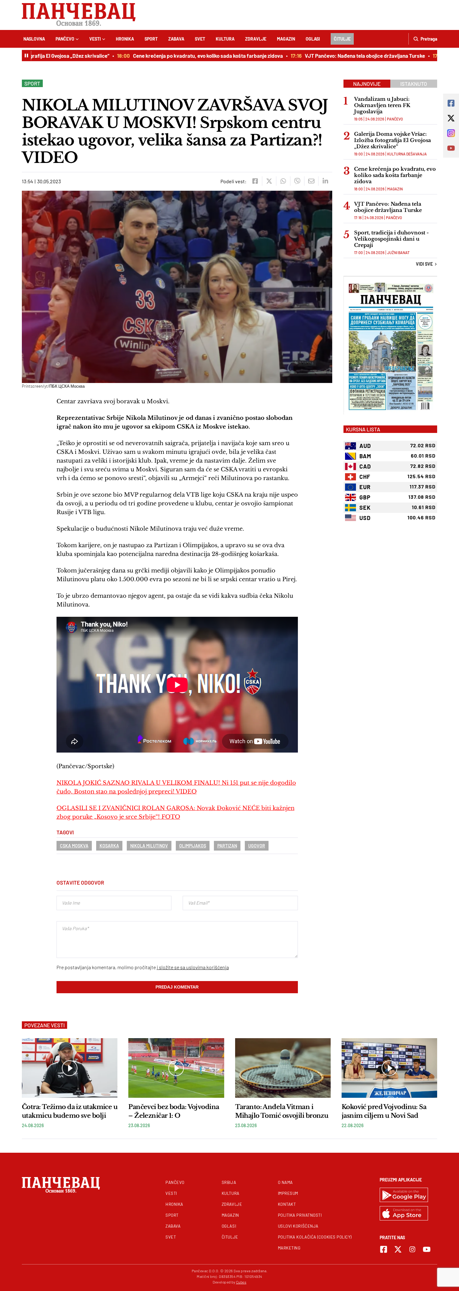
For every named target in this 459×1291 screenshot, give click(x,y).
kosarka (109, 845)
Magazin (286, 39)
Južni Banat (398, 252)
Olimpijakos (192, 845)
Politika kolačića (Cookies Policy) (315, 1237)
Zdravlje (255, 39)
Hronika (125, 39)
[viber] (297, 181)
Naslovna (34, 39)
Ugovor (256, 845)
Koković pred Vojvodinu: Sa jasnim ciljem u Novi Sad (384, 1111)
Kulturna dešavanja (407, 154)
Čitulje (342, 39)
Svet (200, 39)
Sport (151, 39)
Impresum (288, 1193)
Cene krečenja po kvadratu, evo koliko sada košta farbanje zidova (189, 55)
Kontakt (287, 1204)
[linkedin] (325, 181)
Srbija (229, 1182)
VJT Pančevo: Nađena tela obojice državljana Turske (346, 55)
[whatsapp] (283, 181)
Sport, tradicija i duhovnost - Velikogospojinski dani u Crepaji (391, 238)
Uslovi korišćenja (298, 1226)
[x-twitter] (398, 1249)
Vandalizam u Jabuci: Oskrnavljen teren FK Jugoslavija (382, 105)
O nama (285, 1182)
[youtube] (427, 1249)
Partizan (227, 845)
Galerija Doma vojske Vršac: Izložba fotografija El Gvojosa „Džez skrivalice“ (392, 140)
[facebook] (255, 181)
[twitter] (269, 181)
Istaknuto (413, 84)
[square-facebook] (383, 1249)
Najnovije (367, 84)
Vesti (95, 39)
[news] (69, 1067)
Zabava (176, 39)
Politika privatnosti (300, 1215)
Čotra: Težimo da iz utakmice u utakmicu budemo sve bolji (69, 1111)
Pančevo (65, 39)
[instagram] (412, 1249)
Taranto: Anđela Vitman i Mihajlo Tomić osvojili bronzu (281, 1111)
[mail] (311, 181)
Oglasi (313, 39)
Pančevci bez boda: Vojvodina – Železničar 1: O (173, 1111)
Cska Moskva (74, 845)
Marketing (289, 1247)
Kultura (225, 39)
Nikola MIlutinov (149, 845)
